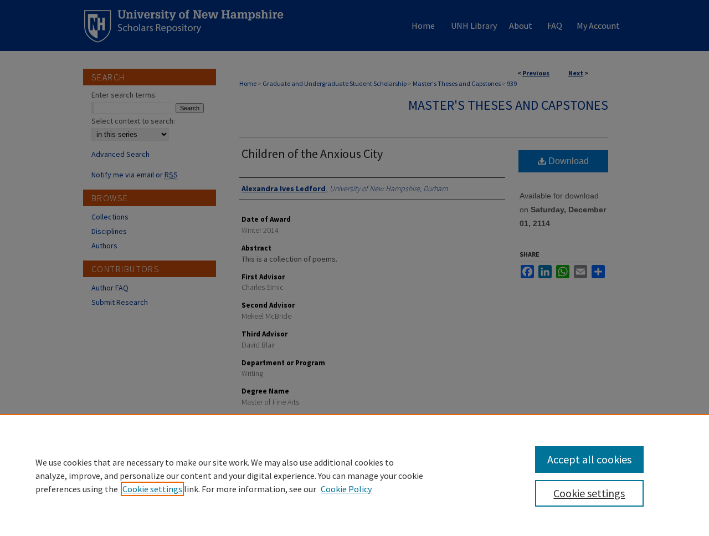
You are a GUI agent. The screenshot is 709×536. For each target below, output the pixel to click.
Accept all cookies (589, 459)
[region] (354, 475)
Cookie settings (152, 488)
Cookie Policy (346, 488)
